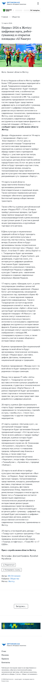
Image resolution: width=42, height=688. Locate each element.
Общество (16, 17)
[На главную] (14, 3)
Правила (5, 659)
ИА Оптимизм (14, 576)
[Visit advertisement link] (21, 626)
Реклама (5, 655)
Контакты (6, 662)
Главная (5, 17)
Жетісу (11, 581)
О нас (4, 651)
